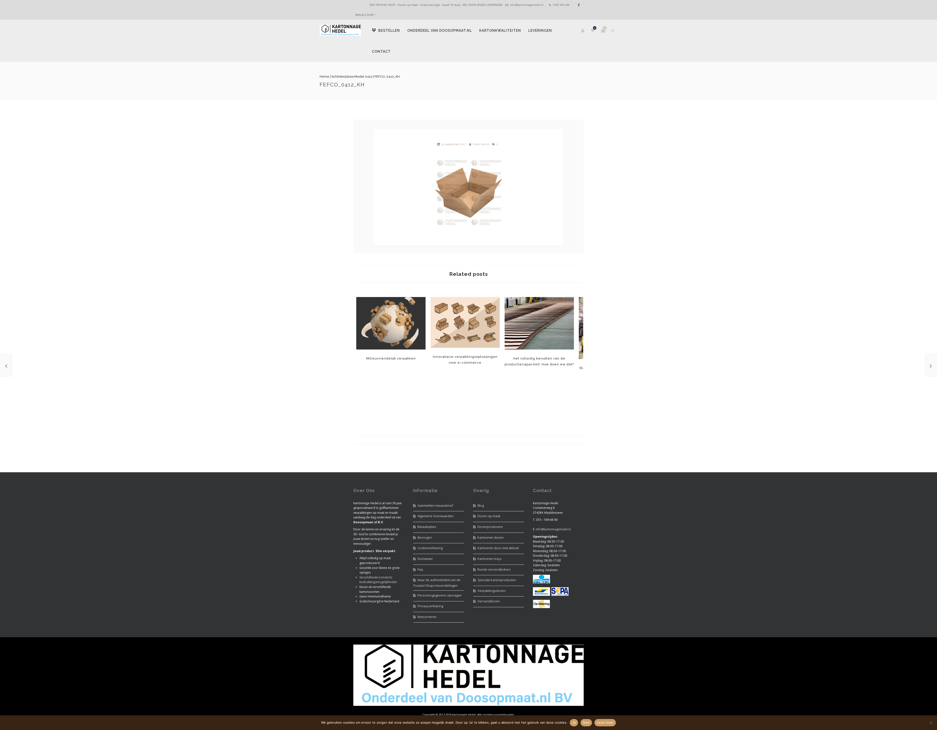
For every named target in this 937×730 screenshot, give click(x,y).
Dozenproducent (490, 526)
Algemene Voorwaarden (436, 516)
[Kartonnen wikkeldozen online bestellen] (931, 365)
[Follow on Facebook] (579, 5)
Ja (574, 722)
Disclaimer (425, 558)
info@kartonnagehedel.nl (526, 5)
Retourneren (427, 617)
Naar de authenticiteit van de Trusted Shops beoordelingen (436, 583)
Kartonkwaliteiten (426, 51)
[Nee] (930, 722)
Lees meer (605, 722)
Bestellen (422, 30)
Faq (420, 569)
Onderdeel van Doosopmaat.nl (473, 30)
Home (358, 76)
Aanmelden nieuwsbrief (435, 505)
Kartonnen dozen (491, 537)
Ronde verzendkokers (494, 569)
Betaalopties (427, 526)
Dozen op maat (489, 516)
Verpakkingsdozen (492, 590)
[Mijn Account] (549, 30)
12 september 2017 (453, 144)
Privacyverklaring (430, 606)
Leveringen (466, 51)
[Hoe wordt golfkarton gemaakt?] (6, 365)
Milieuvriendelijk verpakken (391, 323)
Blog (481, 505)
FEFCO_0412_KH (375, 85)
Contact (495, 51)
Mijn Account (364, 15)
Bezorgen (425, 537)
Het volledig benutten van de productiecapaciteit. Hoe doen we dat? (539, 323)
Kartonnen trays (490, 558)
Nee (586, 722)
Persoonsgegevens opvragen (440, 595)
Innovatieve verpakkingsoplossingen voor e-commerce (465, 322)
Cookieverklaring (430, 548)
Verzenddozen (489, 601)
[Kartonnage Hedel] (374, 30)
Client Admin (481, 144)
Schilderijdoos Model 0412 (385, 76)
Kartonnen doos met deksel (498, 548)
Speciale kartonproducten (497, 580)
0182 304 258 (561, 5)
